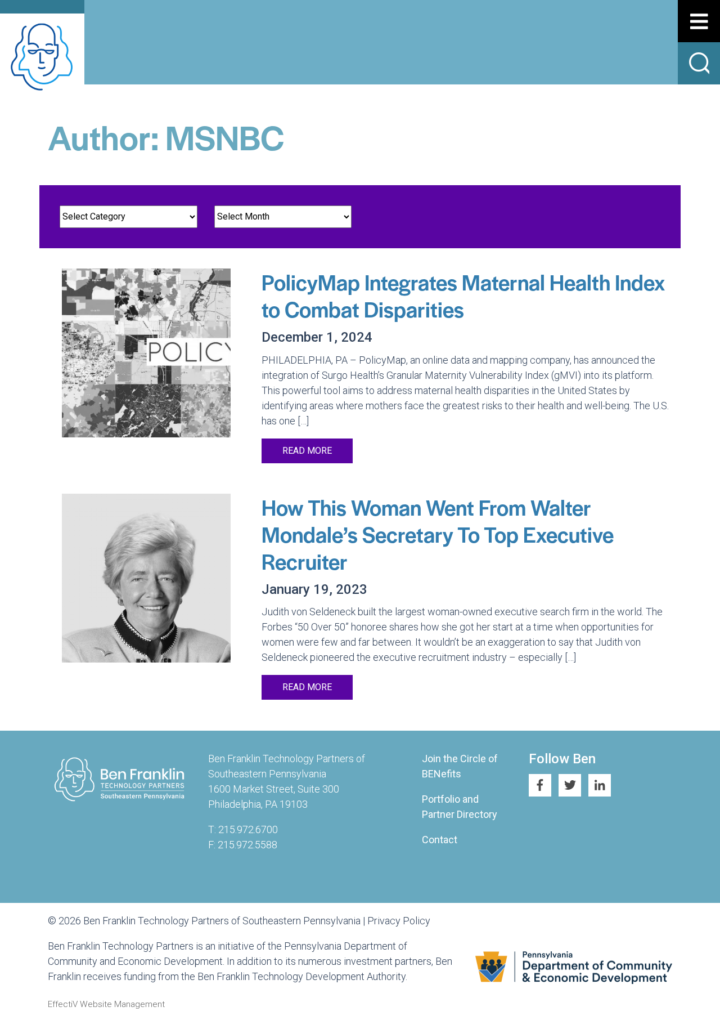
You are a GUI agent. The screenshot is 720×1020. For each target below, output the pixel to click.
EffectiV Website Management (106, 1004)
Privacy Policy (398, 921)
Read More (307, 450)
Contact (439, 839)
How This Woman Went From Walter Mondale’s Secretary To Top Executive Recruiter (438, 534)
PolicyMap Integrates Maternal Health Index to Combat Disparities (463, 295)
